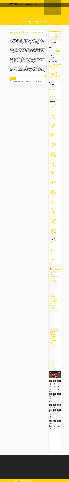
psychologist (51, 87)
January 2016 (52, 189)
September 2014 (53, 205)
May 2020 (52, 136)
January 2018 (52, 165)
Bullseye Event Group (53, 283)
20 (51, 38)
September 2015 (53, 193)
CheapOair (52, 291)
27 (51, 40)
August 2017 (52, 171)
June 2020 (52, 135)
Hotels (51, 248)
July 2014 (52, 208)
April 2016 (52, 185)
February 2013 (52, 227)
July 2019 (52, 146)
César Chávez (52, 296)
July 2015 (52, 195)
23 (56, 38)
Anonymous (51, 89)
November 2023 (53, 122)
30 (56, 40)
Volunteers (52, 264)
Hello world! (57, 87)
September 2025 (53, 104)
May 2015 (52, 198)
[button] (56, 379)
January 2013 (52, 228)
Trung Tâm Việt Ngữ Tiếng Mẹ (53, 361)
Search (50, 47)
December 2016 (53, 180)
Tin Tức (51, 260)
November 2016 (53, 181)
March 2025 (52, 106)
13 (51, 36)
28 (53, 40)
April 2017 (52, 175)
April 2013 (52, 224)
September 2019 (53, 144)
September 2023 (53, 124)
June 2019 (52, 147)
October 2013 (52, 218)
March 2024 (52, 117)
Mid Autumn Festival (53, 336)
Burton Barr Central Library (53, 286)
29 (54, 40)
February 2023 (52, 129)
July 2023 (52, 126)
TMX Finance (52, 358)
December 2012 (53, 229)
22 (54, 38)
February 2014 (52, 213)
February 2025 (52, 107)
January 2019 (52, 152)
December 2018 (53, 153)
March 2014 (52, 212)
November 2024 (53, 109)
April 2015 (52, 199)
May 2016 (52, 184)
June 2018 (52, 160)
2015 (33, 23)
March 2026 (52, 103)
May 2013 (52, 223)
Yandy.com (52, 367)
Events (51, 245)
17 (57, 36)
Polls (51, 253)
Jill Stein (51, 321)
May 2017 (52, 174)
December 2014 (53, 203)
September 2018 (53, 156)
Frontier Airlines (53, 305)
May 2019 (52, 148)
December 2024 (53, 108)
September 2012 (53, 232)
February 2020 (52, 138)
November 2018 (53, 154)
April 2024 (52, 116)
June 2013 (52, 222)
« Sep (50, 43)
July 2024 (52, 113)
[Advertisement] (16, 7)
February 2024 (52, 118)
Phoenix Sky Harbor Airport (53, 347)
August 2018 (52, 157)
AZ (50, 278)
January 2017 (52, 179)
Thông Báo (52, 259)
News (51, 250)
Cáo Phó (51, 242)
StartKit (29, 480)
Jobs (51, 249)
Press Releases (53, 254)
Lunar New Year (52, 334)
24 (57, 38)
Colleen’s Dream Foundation (52, 294)
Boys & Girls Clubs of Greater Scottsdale (53, 281)
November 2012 (53, 230)
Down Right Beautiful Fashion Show (53, 301)
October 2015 (52, 192)
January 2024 (52, 119)
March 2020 (52, 137)
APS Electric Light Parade (53, 272)
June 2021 (52, 132)
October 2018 (52, 155)
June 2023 (52, 127)
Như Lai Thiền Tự (53, 340)
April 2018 (52, 162)
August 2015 (52, 194)
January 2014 (52, 214)
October (36, 23)
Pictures (51, 252)
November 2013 (53, 217)
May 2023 (52, 128)
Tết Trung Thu (52, 363)
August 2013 (52, 220)
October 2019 (52, 143)
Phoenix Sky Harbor (53, 344)
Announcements (53, 240)
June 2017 (52, 173)
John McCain (52, 325)
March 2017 (52, 176)
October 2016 (52, 182)
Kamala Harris (52, 327)
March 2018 (52, 163)
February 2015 (52, 201)
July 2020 (52, 134)
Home (30, 23)
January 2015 (52, 202)
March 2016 (52, 186)
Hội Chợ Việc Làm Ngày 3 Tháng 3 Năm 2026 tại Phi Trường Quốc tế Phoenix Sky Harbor (54, 76)
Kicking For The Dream (54, 329)
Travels (51, 261)
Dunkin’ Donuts (52, 303)
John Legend (52, 323)
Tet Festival (56, 356)
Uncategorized (52, 262)
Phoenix (51, 342)
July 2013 (52, 221)
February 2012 (52, 236)
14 (53, 36)
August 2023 (52, 125)
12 (49, 36)
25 (59, 38)
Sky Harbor (52, 349)
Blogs (51, 241)
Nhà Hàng (52, 251)
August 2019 (52, 145)
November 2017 (53, 167)
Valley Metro (52, 365)
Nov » (52, 43)
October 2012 (52, 231)
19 (49, 38)
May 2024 (52, 115)
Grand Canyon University (54, 310)
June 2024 (52, 114)
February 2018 (52, 164)
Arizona (51, 274)
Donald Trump (52, 298)
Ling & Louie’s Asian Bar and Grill (54, 332)
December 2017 (53, 166)
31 (57, 40)
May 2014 (52, 210)
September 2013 (53, 219)
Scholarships (52, 258)
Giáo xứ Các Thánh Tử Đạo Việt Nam (54, 308)
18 (59, 36)
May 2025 (52, 105)
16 (56, 36)
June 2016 (52, 183)
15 (54, 36)
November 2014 (53, 204)
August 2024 (52, 112)
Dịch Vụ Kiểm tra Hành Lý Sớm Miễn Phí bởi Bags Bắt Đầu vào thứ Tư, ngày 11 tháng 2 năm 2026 (54, 73)
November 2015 (53, 191)
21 (53, 38)
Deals (51, 243)
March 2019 (52, 151)
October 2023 (52, 123)
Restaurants (52, 257)
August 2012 (52, 233)
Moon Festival (52, 338)
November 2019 (53, 142)
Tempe (51, 356)
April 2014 (52, 211)
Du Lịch (51, 244)
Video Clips (52, 263)
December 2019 (53, 141)
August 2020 (52, 133)
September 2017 (53, 170)
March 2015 (52, 200)
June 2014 (52, 209)
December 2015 (53, 190)
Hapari (51, 312)
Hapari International (53, 314)
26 (49, 40)
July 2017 (52, 172)
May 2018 (52, 161)
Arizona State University (54, 276)
